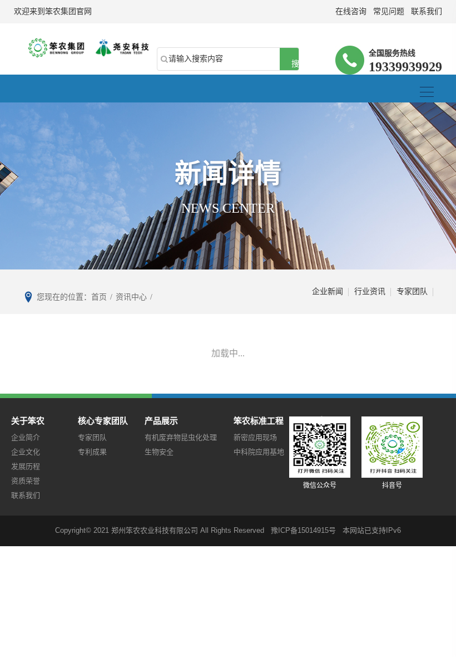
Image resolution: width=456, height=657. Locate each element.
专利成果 (92, 452)
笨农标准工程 (259, 420)
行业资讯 (369, 291)
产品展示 (161, 420)
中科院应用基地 (259, 452)
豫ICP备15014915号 (303, 530)
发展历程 (25, 466)
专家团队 (412, 291)
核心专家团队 (103, 420)
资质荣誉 (25, 481)
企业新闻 (327, 291)
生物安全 (159, 452)
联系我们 (25, 495)
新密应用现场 (255, 437)
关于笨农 (27, 420)
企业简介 (25, 437)
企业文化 (25, 452)
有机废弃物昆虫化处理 (181, 437)
